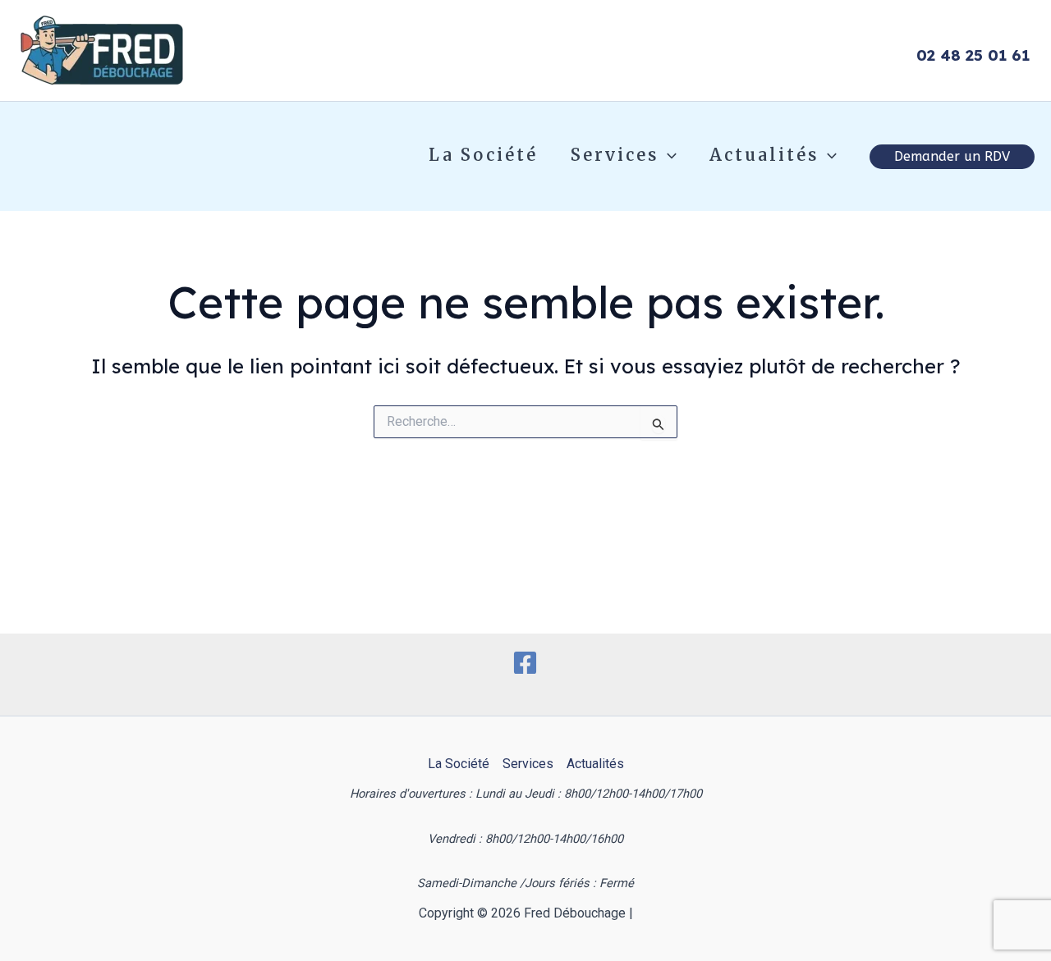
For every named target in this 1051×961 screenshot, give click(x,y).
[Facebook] (525, 662)
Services (615, 155)
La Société (483, 155)
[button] (668, 155)
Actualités (764, 155)
